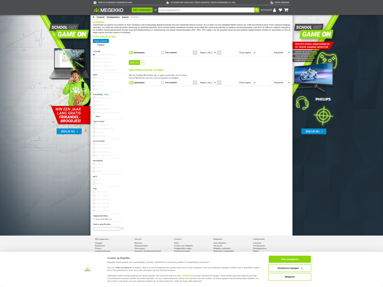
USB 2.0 (100, 105)
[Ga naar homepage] (93, 17)
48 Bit (99, 171)
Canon (99, 82)
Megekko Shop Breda (105, 70)
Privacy (98, 248)
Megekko (217, 239)
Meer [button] (98, 116)
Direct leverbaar (103, 58)
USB (98, 101)
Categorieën (259, 239)
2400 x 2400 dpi (103, 152)
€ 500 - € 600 (102, 207)
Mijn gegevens (102, 239)
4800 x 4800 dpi (103, 156)
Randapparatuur (113, 17)
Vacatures (217, 246)
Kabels (256, 251)
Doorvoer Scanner (104, 128)
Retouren (138, 243)
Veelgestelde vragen (183, 248)
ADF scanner (102, 125)
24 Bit (99, 164)
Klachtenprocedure (182, 251)
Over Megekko (219, 243)
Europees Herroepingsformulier (147, 251)
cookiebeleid (187, 276)
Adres (176, 243)
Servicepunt (139, 248)
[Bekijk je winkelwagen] (286, 10)
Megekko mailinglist (222, 248)
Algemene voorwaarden (223, 251)
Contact (177, 239)
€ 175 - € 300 (102, 196)
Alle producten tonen (105, 55)
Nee (98, 184)
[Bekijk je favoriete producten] (280, 10)
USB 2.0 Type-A (103, 109)
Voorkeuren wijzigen (288, 268)
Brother (100, 78)
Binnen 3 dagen (103, 62)
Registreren (100, 246)
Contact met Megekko (183, 246)
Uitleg (106, 94)
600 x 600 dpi (102, 144)
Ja (98, 180)
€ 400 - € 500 (102, 203)
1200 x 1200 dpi (103, 148)
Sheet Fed (101, 136)
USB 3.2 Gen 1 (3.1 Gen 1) (107, 113)
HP (98, 89)
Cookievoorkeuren (103, 251)
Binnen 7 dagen (103, 66)
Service (138, 239)
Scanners (134, 17)
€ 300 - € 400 (102, 200)
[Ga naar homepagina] (112, 10)
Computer (101, 17)
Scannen (125, 17)
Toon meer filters (104, 219)
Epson (99, 86)
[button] (142, 9)
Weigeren (290, 276)
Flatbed (100, 132)
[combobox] (206, 9)
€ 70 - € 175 (101, 192)
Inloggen (98, 243)
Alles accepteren (289, 259)
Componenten (259, 246)
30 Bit (99, 168)
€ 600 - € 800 (102, 211)
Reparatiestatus (141, 246)
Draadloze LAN (103, 98)
